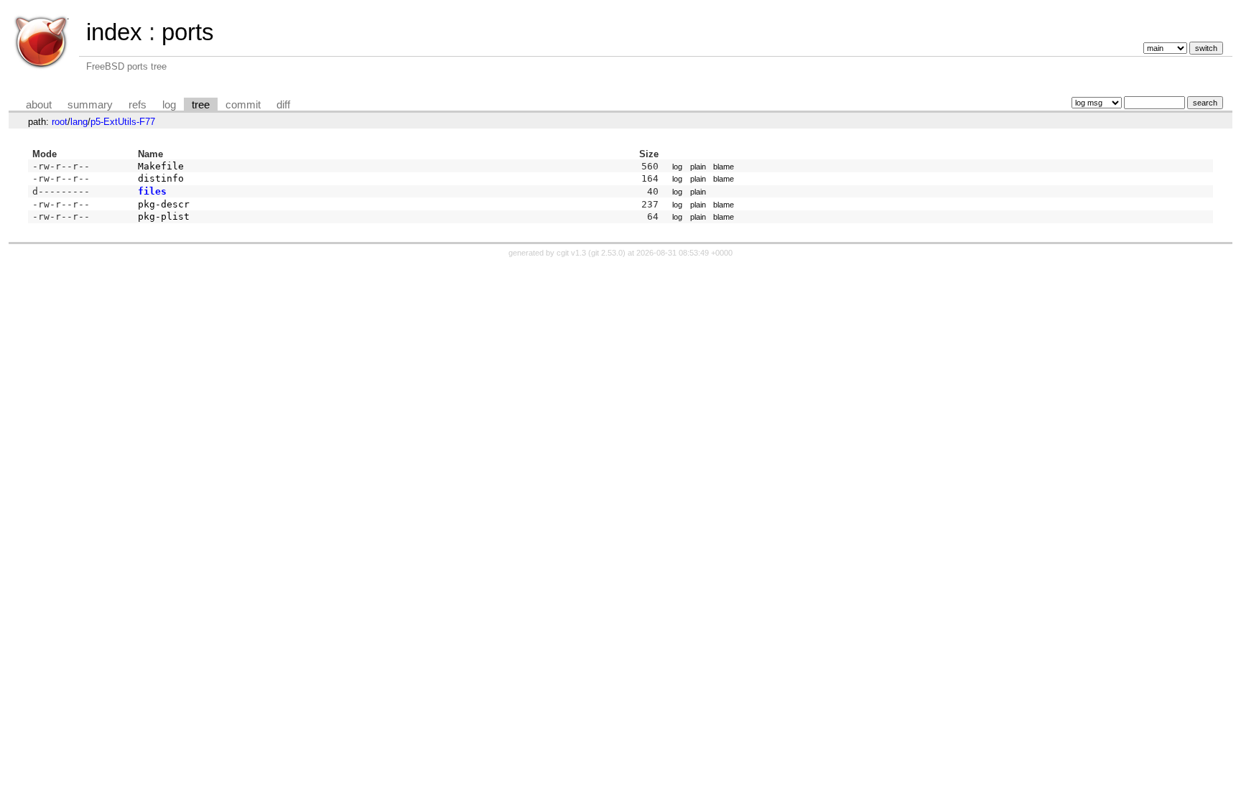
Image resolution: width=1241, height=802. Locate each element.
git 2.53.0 (607, 252)
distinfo (161, 178)
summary (90, 105)
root (60, 121)
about (39, 105)
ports (188, 32)
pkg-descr (164, 204)
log (169, 105)
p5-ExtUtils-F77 (122, 121)
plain (698, 166)
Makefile (161, 166)
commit (243, 105)
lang (79, 121)
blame (723, 166)
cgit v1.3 (571, 252)
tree (201, 105)
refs (138, 105)
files (152, 191)
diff (283, 105)
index (114, 32)
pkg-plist (164, 216)
